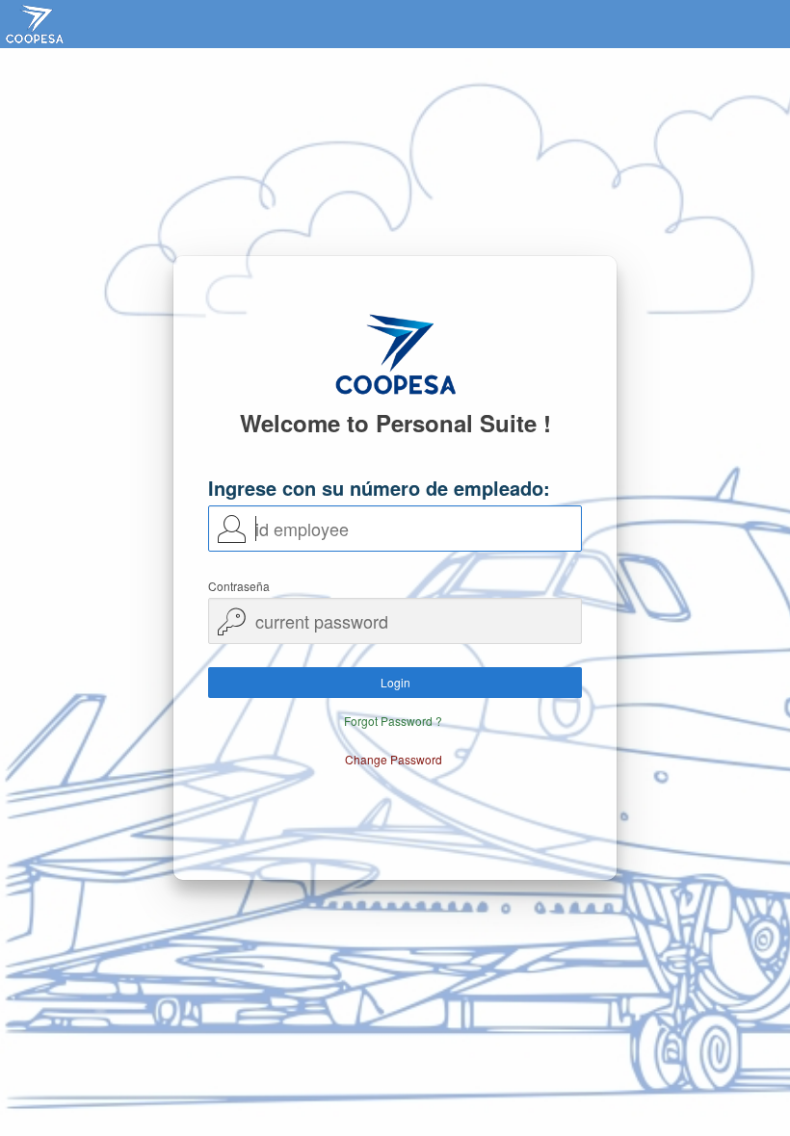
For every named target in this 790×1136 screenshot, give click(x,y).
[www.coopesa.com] (42, 24)
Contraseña (239, 586)
